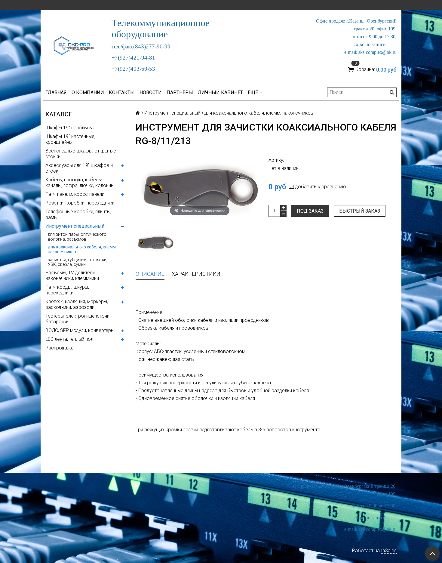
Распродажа (59, 348)
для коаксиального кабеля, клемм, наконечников (82, 249)
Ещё (253, 92)
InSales (389, 550)
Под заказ (310, 211)
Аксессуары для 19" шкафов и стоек (79, 168)
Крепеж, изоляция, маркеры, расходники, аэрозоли (76, 304)
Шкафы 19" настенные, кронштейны (70, 139)
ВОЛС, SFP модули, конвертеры (79, 330)
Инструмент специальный (74, 226)
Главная (56, 92)
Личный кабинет (220, 92)
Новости (151, 92)
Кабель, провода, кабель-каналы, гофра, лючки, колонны (79, 182)
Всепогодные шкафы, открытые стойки (80, 153)
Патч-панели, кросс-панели (74, 194)
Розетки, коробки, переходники (80, 203)
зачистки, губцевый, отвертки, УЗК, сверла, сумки (77, 262)
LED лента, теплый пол (69, 339)
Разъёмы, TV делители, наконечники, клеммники (72, 275)
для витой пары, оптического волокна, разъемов (77, 237)
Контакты (122, 92)
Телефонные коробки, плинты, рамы (78, 214)
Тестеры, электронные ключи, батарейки (77, 319)
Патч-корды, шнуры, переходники (67, 290)
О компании (88, 92)
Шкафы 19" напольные (70, 128)
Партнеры (180, 92)
